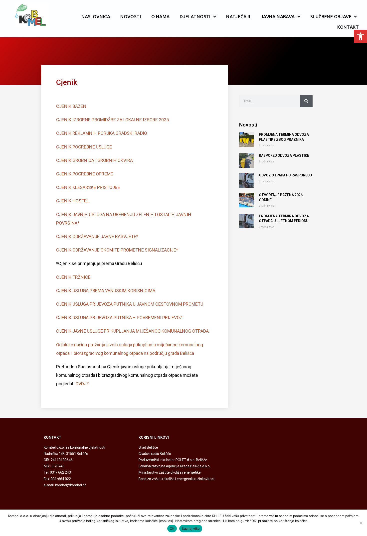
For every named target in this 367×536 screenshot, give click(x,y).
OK (172, 529)
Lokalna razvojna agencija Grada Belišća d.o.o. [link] (174, 466)
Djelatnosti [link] (195, 16)
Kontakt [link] (348, 26)
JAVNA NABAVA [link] (278, 16)
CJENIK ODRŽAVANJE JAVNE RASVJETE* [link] (97, 236)
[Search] (306, 101)
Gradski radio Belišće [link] (155, 454)
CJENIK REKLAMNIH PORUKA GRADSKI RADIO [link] (101, 133)
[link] (360, 36)
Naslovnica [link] (95, 16)
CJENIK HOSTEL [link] (72, 200)
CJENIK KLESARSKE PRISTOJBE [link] (88, 187)
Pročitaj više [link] (266, 145)
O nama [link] (160, 16)
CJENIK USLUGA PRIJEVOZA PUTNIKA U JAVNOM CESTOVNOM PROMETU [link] (129, 304)
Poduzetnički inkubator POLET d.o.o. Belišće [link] (173, 460)
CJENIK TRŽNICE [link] (73, 277)
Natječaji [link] (238, 16)
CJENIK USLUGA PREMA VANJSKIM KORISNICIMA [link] (105, 290)
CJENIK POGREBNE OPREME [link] (84, 173)
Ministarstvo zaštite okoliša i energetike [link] (170, 472)
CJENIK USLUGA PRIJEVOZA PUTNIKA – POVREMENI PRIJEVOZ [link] (119, 317)
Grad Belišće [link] (148, 447)
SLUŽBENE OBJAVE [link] (331, 16)
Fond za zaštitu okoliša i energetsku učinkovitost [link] (176, 479)
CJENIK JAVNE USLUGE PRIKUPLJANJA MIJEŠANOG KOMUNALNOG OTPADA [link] (132, 331)
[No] (360, 522)
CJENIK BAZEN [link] (71, 106)
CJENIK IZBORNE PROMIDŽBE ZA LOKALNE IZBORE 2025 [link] (112, 119)
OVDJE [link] (82, 383)
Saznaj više (191, 529)
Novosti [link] (130, 16)
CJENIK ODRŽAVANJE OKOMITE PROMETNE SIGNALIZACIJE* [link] (117, 250)
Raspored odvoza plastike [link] (284, 155)
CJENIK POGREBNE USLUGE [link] (84, 146)
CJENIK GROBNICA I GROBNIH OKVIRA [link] (94, 160)
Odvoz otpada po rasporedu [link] (285, 175)
